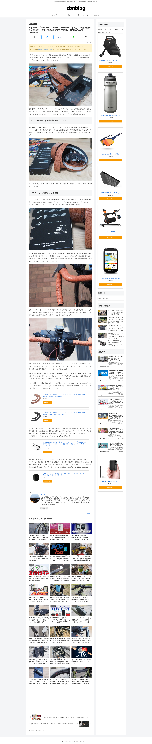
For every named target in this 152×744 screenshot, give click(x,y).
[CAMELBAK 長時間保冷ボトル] (110, 93)
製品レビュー (33, 23)
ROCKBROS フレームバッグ (110, 193)
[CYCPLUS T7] (110, 217)
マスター (44, 494)
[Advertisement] (60, 700)
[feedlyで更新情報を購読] (44, 508)
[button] (86, 37)
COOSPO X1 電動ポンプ (110, 481)
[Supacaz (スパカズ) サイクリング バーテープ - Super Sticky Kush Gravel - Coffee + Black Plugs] (36, 399)
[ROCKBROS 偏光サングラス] (110, 140)
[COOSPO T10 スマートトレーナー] (110, 46)
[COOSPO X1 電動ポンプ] (110, 467)
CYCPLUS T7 (110, 232)
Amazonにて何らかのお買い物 (45, 49)
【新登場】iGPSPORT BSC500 (110, 278)
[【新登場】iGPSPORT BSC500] (110, 260)
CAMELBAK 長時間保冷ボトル (110, 115)
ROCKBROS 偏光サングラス (110, 154)
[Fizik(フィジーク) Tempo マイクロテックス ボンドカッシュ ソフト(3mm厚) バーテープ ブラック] (36, 477)
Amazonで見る (47, 402)
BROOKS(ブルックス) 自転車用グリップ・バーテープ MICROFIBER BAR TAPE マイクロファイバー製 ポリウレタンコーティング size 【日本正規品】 (65, 444)
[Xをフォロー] (41, 508)
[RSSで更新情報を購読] (47, 508)
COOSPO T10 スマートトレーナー (110, 60)
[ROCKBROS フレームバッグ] (110, 179)
